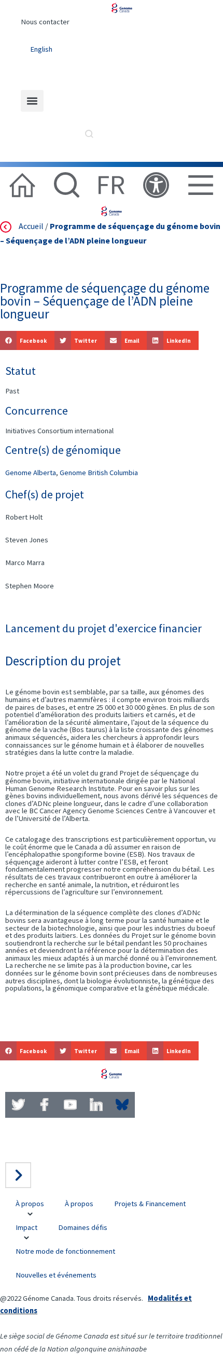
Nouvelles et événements (56, 1275)
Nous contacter (45, 21)
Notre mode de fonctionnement (65, 1251)
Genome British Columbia (99, 472)
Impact (26, 1227)
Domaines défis (82, 1227)
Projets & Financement (150, 1203)
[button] (32, 101)
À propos (30, 1203)
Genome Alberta (30, 472)
